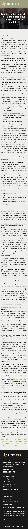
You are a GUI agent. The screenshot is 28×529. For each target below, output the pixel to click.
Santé (3, 32)
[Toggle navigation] (25, 4)
